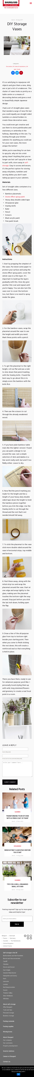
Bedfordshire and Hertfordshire (13, 956)
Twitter (17, 73)
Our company (7, 1040)
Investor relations (8, 1051)
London (5, 984)
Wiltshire (6, 998)
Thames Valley (7, 993)
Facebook (13, 73)
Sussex (5, 990)
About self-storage (9, 1004)
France (5, 938)
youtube (31, 936)
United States (7, 946)
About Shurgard (8, 1037)
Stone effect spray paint (15, 196)
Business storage (8, 1016)
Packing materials (8, 1021)
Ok (18, 1074)
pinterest (28, 938)
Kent (4, 978)
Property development (10, 1046)
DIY (14, 67)
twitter (28, 936)
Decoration (9, 67)
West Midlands (8, 996)
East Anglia (6, 970)
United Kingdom (8, 943)
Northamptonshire (9, 987)
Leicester (6, 981)
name (6, 752)
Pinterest (21, 73)
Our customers (8, 1043)
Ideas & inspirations (20, 67)
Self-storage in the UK (10, 953)
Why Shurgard (7, 1007)
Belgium (4, 936)
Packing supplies (8, 1026)
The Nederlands (15, 941)
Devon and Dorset (9, 967)
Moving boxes (7, 1032)
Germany (12, 938)
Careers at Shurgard (9, 1056)
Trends (18, 69)
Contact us (6, 1061)
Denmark (12, 936)
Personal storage (8, 1013)
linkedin (31, 938)
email (12, 759)
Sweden (5, 941)
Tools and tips (7, 1010)
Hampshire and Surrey (10, 976)
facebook (25, 936)
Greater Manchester (9, 973)
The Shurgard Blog (11, 8)
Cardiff (5, 961)
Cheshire (5, 964)
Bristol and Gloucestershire (11, 958)
